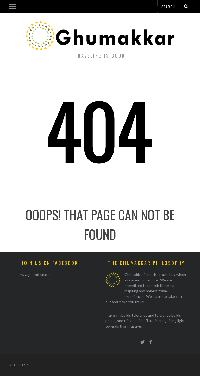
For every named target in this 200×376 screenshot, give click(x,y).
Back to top (18, 364)
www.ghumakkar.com (35, 274)
